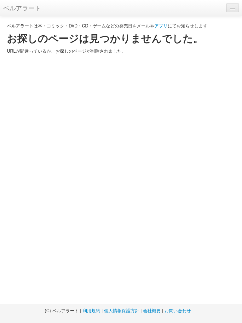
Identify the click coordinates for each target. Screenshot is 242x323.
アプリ (161, 25)
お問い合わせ (177, 310)
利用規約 (91, 310)
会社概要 (152, 310)
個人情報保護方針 (121, 310)
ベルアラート (22, 7)
